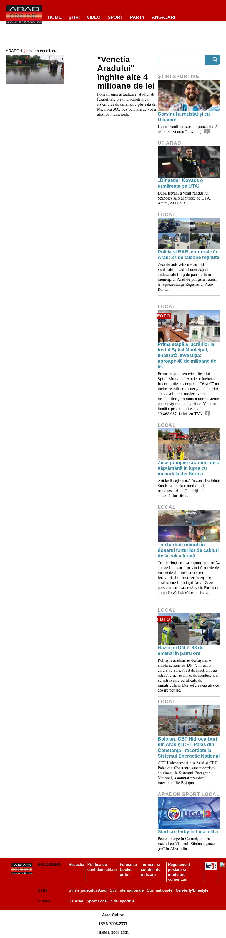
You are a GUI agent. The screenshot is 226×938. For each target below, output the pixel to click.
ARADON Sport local (189, 794)
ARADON (14, 51)
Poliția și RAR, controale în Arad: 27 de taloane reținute (188, 254)
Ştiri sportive (178, 76)
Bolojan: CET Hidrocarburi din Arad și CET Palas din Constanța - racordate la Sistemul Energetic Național (189, 747)
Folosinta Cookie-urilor (128, 869)
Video (94, 17)
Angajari (163, 17)
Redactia (76, 864)
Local (167, 214)
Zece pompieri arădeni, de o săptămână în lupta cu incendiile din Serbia (189, 468)
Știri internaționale (127, 890)
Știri (43, 890)
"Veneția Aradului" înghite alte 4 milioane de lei (126, 72)
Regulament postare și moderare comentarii (179, 872)
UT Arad (169, 143)
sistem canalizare (42, 51)
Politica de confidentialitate (102, 867)
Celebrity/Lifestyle (192, 890)
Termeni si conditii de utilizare (150, 869)
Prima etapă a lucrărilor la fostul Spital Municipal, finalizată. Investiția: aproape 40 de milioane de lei (187, 355)
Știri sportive (122, 901)
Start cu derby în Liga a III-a (188, 831)
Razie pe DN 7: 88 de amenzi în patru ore (181, 650)
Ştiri (74, 17)
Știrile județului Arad (88, 890)
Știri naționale (159, 890)
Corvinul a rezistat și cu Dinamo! (184, 116)
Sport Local (97, 901)
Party (137, 17)
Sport (115, 17)
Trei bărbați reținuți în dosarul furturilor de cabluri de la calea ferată (188, 550)
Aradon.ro (49, 864)
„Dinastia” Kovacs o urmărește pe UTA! (180, 183)
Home (55, 17)
